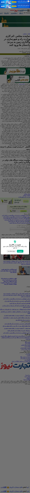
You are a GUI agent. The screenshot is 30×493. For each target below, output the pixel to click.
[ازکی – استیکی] (15, 3)
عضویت (20, 251)
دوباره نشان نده (11, 251)
